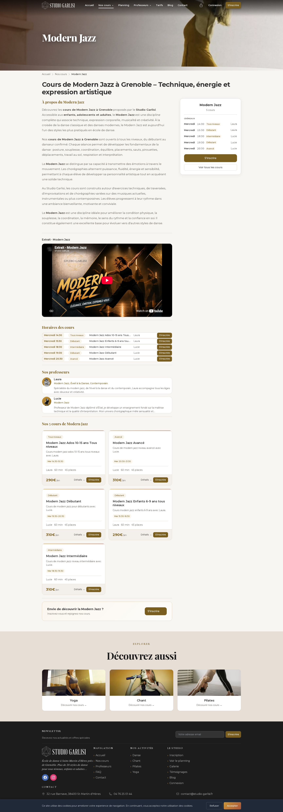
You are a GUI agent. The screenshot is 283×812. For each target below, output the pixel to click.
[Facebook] (45, 777)
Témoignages (178, 772)
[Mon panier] (201, 5)
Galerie (174, 766)
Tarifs (159, 5)
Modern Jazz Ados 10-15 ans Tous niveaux (71, 444)
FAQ (98, 772)
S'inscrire (233, 5)
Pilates (136, 766)
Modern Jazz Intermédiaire (66, 556)
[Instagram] (53, 777)
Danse (136, 755)
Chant (136, 760)
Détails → (79, 479)
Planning (123, 5)
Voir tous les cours (210, 167)
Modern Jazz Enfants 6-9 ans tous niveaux (139, 503)
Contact (183, 5)
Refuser (214, 805)
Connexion (215, 5)
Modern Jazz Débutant (63, 501)
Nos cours (104, 5)
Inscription (176, 755)
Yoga (135, 772)
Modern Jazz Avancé (128, 443)
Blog (170, 5)
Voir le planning (180, 760)
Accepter (232, 805)
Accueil (89, 5)
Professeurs (141, 5)
